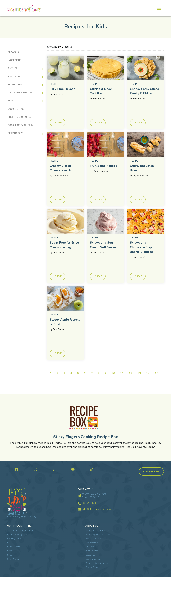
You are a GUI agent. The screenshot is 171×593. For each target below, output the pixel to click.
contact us (151, 471)
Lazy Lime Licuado (62, 89)
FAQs (10, 543)
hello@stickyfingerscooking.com (97, 509)
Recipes (11, 551)
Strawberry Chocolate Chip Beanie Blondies (141, 247)
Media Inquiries (93, 559)
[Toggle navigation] (159, 8)
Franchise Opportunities (97, 563)
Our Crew (90, 547)
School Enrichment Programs (21, 530)
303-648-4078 (89, 503)
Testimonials (92, 543)
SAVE (58, 122)
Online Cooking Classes (18, 534)
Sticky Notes (13, 559)
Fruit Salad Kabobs (103, 166)
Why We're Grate (93, 538)
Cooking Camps (15, 538)
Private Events (13, 547)
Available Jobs (93, 551)
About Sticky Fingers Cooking (99, 530)
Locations (90, 555)
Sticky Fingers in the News (98, 534)
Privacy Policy (92, 567)
